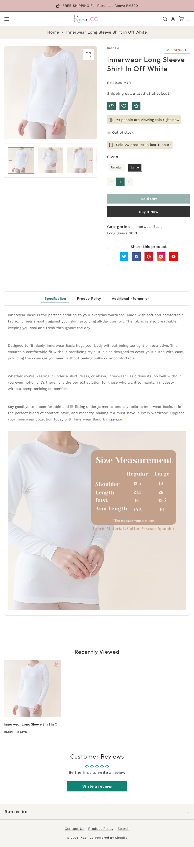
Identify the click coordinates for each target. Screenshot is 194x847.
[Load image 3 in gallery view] (80, 160)
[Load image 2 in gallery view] (50, 160)
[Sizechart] (111, 106)
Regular (116, 167)
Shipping (115, 93)
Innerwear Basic (148, 227)
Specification (55, 298)
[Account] (173, 18)
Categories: (119, 226)
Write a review (97, 786)
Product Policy (89, 298)
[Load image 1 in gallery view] (21, 160)
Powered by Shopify (111, 837)
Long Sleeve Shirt (122, 233)
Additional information (131, 298)
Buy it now (148, 212)
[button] (7, 19)
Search (123, 829)
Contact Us (74, 829)
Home (53, 32)
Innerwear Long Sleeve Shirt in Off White (32, 724)
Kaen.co (115, 419)
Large (135, 167)
